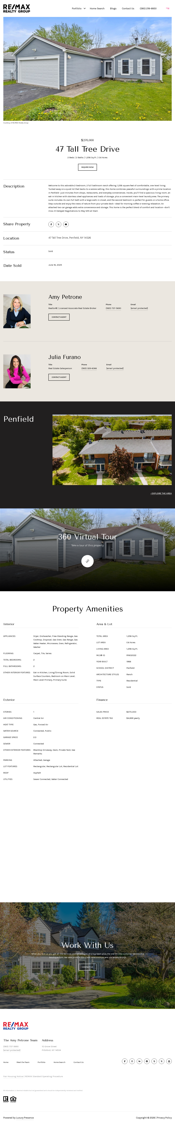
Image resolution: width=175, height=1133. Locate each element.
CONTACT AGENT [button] (59, 317)
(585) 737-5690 (113, 308)
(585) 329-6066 (89, 368)
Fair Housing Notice (13, 1076)
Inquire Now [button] (87, 167)
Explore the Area (162, 493)
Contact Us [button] (87, 967)
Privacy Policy (164, 1117)
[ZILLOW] (169, 1061)
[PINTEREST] (147, 1061)
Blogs (113, 8)
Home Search (97, 8)
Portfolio (76, 8)
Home (5, 1062)
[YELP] (154, 1061)
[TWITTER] (161, 1061)
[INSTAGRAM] (132, 1061)
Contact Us (79, 1062)
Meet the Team (23, 1062)
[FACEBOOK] (124, 1061)
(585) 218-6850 (148, 8)
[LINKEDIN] (139, 1061)
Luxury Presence (25, 1117)
